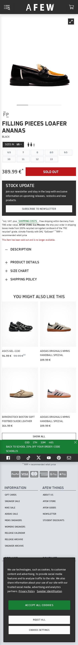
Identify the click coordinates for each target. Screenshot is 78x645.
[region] (39, 599)
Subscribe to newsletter (39, 208)
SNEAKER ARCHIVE (14, 545)
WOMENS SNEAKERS (15, 526)
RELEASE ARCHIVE (14, 539)
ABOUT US (48, 494)
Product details (24, 262)
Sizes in (12, 144)
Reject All (39, 619)
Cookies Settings (39, 630)
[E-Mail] (69, 457)
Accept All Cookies (39, 605)
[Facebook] (8, 457)
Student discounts (53, 520)
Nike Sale (10, 507)
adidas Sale (11, 513)
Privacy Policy (27, 591)
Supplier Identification (49, 591)
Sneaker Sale (12, 501)
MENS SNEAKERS (13, 520)
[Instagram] (19, 457)
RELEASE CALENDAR (15, 533)
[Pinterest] (59, 457)
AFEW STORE (40, 7)
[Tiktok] (29, 457)
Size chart (19, 271)
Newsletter (49, 513)
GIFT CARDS (10, 494)
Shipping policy (23, 279)
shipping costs (28, 221)
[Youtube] (49, 457)
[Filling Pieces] (6, 114)
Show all (39, 436)
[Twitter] (39, 457)
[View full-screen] (71, 21)
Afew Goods (49, 507)
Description (20, 249)
